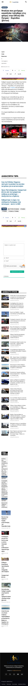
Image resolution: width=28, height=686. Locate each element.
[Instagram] (14, 674)
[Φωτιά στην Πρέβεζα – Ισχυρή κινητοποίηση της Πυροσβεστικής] (5, 314)
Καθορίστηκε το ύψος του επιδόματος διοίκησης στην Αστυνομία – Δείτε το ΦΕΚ (11, 202)
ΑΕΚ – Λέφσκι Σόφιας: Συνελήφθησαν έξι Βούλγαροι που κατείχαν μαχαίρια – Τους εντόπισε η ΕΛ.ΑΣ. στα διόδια (18, 359)
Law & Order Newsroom (4, 54)
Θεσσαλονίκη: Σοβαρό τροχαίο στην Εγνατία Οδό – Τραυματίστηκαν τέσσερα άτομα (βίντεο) (18, 343)
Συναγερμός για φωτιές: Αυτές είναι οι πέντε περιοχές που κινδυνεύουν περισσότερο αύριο (18, 321)
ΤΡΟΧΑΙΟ (4, 211)
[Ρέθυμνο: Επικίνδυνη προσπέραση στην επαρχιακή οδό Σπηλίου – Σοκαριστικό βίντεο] (5, 336)
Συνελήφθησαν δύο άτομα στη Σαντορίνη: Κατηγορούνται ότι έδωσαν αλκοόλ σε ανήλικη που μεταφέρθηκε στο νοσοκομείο (4, 488)
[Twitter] (10, 674)
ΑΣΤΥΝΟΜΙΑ (4, 299)
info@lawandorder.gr (16, 670)
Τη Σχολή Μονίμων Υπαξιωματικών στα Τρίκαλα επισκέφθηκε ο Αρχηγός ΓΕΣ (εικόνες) (18, 351)
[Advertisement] (14, 156)
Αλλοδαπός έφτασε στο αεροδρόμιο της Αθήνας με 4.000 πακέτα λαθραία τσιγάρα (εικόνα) (18, 425)
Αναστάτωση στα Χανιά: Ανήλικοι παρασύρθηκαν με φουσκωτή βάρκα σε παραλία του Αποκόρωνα (17, 366)
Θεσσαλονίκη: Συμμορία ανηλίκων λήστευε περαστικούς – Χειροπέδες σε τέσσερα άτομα (18, 374)
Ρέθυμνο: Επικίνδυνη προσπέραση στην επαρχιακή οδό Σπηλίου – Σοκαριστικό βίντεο (17, 336)
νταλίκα (12, 87)
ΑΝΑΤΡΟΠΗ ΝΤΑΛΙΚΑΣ (13, 209)
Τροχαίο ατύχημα (13, 211)
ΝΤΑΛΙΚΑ (23, 209)
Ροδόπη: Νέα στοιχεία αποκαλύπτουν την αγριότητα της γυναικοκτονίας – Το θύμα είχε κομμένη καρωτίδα (18, 297)
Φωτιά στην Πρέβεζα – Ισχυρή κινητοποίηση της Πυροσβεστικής (4, 507)
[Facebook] (6, 674)
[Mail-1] (21, 674)
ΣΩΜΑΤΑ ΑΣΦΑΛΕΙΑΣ (4, 353)
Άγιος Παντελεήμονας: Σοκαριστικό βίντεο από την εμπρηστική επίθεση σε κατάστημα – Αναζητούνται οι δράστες (13, 193)
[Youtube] (18, 674)
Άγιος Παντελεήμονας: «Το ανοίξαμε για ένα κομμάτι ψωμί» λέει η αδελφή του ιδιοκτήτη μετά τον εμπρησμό (18, 328)
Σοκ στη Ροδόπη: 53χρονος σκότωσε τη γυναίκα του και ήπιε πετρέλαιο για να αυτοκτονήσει (12, 184)
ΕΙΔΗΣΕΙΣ (4, 7)
